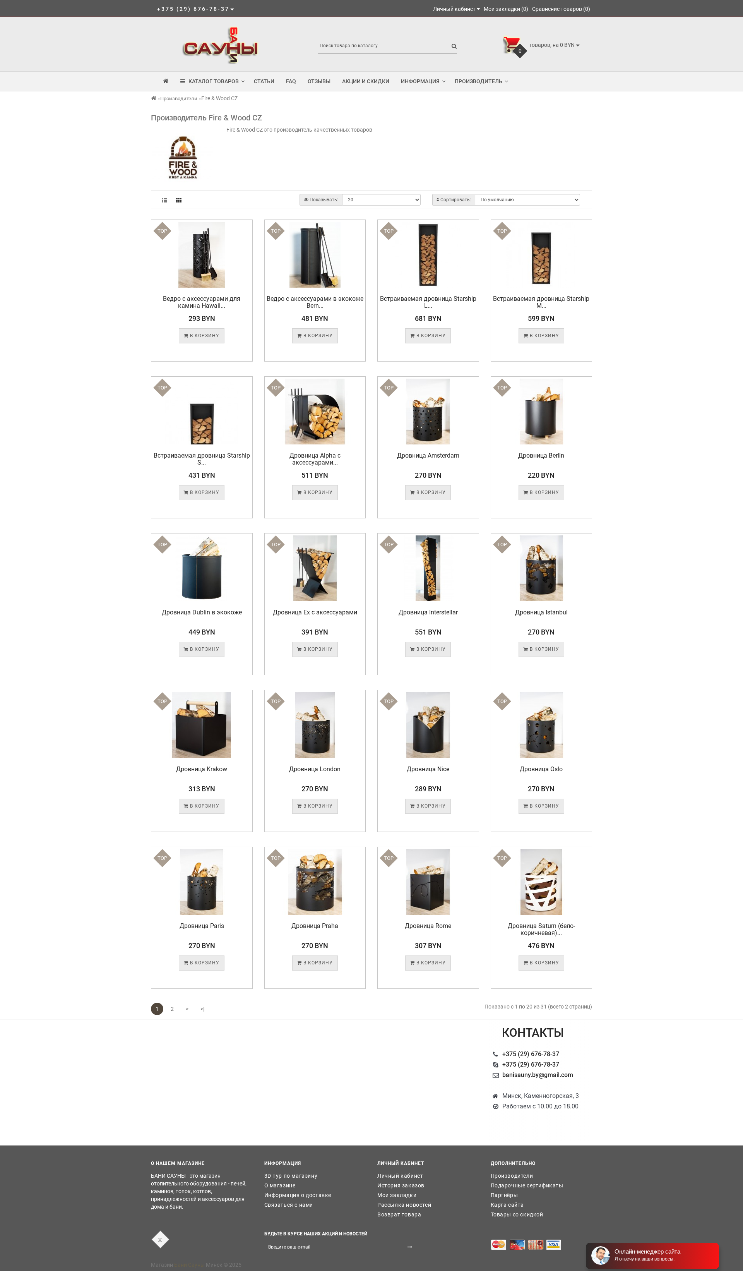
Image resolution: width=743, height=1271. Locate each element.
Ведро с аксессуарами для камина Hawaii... (201, 302)
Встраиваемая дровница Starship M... (541, 302)
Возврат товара (399, 1214)
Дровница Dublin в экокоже (202, 612)
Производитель (478, 81)
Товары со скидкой (517, 1214)
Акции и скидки (365, 81)
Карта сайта (507, 1205)
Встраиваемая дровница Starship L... (428, 302)
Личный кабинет (400, 1176)
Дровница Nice (428, 769)
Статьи (264, 81)
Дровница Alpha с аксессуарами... (315, 459)
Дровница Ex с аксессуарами (315, 612)
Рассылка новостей (404, 1205)
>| (202, 1009)
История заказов (401, 1185)
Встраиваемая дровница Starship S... (202, 459)
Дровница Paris (202, 926)
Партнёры (504, 1195)
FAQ (291, 81)
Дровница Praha (314, 926)
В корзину (203, 335)
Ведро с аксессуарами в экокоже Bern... (315, 302)
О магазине (280, 1185)
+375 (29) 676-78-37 (530, 1054)
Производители (178, 98)
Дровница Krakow (201, 769)
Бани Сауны (189, 1265)
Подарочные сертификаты (527, 1185)
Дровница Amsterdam (428, 455)
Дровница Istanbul (541, 612)
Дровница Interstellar (428, 612)
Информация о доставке (298, 1195)
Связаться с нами (288, 1205)
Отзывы (319, 81)
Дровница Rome (428, 926)
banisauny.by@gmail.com (537, 1075)
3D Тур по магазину (291, 1176)
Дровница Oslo (541, 769)
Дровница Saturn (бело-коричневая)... (541, 929)
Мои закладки (396, 1195)
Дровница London (315, 769)
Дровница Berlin (541, 455)
